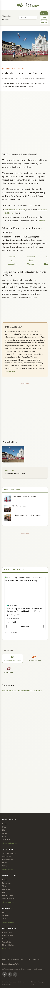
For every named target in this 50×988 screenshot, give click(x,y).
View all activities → (8, 869)
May (12, 260)
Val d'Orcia (6, 839)
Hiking (4, 863)
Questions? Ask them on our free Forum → (22, 690)
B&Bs (4, 892)
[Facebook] (4, 974)
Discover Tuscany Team (36, 78)
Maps (4, 912)
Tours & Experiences (9, 853)
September (12, 264)
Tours (4, 919)
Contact (28, 959)
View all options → (8, 902)
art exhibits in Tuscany (15, 209)
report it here (10, 371)
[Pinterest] (15, 974)
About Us (5, 959)
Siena (4, 827)
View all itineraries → (9, 922)
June (31, 260)
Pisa (3, 830)
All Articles (36, 959)
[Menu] (4, 5)
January (12, 256)
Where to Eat (6, 942)
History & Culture (8, 945)
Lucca (4, 836)
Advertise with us (17, 959)
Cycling (4, 866)
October (31, 264)
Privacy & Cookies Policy (10, 964)
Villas (4, 886)
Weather (5, 939)
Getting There (7, 933)
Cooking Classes (7, 860)
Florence (41, 220)
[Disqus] (25, 723)
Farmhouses (6, 883)
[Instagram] (10, 974)
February (31, 256)
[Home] (3, 68)
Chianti (4, 833)
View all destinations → (9, 843)
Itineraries (5, 915)
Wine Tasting (6, 856)
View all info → (7, 949)
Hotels (4, 880)
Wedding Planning (8, 898)
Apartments (6, 889)
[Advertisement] (25, 124)
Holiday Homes (7, 895)
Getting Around (7, 936)
